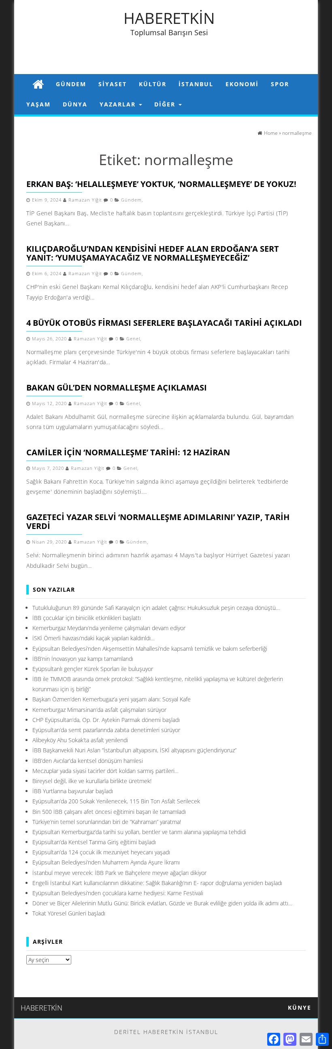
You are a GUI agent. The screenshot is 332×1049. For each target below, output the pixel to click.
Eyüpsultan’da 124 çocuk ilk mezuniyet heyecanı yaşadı (101, 852)
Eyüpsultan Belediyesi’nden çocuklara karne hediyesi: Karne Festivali (117, 893)
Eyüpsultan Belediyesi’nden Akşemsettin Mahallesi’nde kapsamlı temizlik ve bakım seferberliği (149, 648)
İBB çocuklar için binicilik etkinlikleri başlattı (86, 618)
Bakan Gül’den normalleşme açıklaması (116, 387)
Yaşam (38, 104)
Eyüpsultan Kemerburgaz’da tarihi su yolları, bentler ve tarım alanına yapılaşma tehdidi (139, 832)
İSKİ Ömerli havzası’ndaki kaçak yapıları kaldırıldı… (93, 638)
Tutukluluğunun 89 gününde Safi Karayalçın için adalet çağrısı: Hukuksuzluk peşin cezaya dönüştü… (156, 608)
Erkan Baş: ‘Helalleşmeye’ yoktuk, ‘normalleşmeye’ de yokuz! (161, 183)
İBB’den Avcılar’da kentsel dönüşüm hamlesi (87, 760)
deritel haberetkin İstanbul (166, 1032)
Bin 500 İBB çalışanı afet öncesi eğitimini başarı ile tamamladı (109, 811)
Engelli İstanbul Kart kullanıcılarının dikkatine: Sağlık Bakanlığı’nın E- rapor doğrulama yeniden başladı (157, 883)
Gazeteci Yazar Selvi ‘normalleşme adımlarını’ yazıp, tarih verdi (157, 521)
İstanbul (196, 84)
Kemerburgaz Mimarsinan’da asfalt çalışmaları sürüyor (99, 709)
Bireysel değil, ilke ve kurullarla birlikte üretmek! (91, 781)
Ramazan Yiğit (85, 200)
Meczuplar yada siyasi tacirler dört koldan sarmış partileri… (105, 771)
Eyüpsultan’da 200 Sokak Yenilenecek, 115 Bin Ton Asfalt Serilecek (116, 801)
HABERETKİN (169, 17)
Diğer (166, 104)
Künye (299, 1007)
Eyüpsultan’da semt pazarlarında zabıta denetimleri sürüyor (106, 730)
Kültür (152, 84)
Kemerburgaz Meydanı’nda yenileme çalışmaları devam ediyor (108, 628)
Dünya (75, 104)
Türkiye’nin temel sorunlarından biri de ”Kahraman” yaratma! (106, 822)
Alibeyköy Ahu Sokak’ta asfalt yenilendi (80, 740)
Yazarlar (119, 104)
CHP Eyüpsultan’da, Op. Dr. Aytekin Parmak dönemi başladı (106, 720)
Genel (133, 339)
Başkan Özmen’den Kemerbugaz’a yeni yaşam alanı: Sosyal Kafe (111, 699)
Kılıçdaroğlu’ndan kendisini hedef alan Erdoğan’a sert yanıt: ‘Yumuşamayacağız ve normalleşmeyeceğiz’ (152, 253)
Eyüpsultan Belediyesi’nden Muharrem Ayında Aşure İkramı (106, 862)
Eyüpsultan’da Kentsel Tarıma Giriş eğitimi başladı (94, 842)
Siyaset (112, 84)
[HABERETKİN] (38, 84)
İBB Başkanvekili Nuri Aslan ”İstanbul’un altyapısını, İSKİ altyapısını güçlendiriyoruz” (134, 750)
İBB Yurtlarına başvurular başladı (72, 791)
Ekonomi (242, 84)
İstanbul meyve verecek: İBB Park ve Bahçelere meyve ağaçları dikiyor (119, 873)
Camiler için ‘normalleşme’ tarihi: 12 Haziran (128, 452)
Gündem (71, 84)
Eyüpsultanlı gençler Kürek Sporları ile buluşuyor (92, 669)
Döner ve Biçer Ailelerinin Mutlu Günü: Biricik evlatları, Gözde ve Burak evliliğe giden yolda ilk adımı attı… (162, 903)
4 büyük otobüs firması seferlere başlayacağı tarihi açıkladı (164, 322)
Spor (280, 84)
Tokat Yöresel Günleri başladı (68, 913)
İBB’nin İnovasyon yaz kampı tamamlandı (82, 659)
